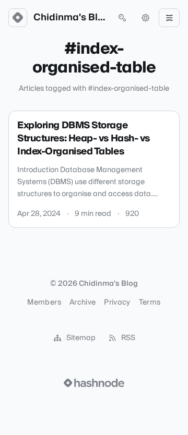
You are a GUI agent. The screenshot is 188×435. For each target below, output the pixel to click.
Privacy (117, 302)
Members (44, 302)
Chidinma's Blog (70, 17)
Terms (150, 302)
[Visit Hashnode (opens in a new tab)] (94, 382)
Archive (82, 302)
